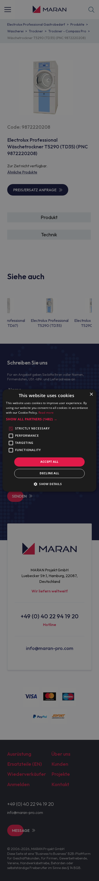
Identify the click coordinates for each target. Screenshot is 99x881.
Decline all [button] (49, 473)
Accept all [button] (49, 462)
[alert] (49, 440)
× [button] (91, 394)
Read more (46, 413)
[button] (49, 419)
